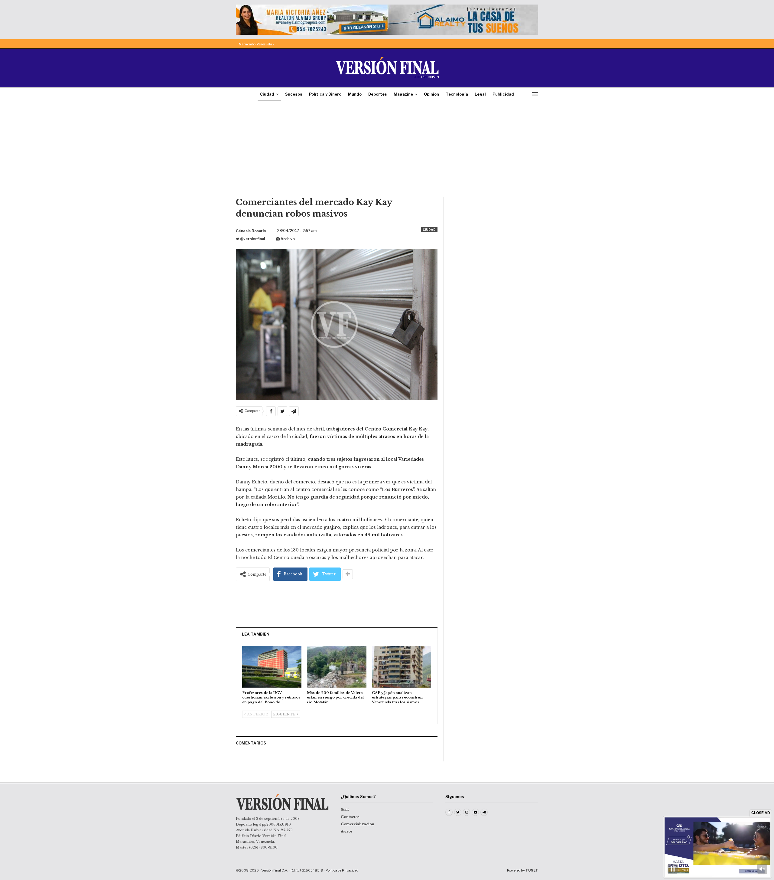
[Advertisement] (387, 151)
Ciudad (267, 94)
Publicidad (503, 94)
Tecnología (457, 94)
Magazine (403, 94)
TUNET (531, 870)
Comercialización (357, 824)
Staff (345, 809)
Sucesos (293, 94)
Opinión (431, 94)
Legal (480, 94)
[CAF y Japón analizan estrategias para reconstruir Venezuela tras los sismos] (401, 666)
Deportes (377, 94)
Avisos (347, 831)
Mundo (355, 94)
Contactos (350, 817)
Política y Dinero (325, 94)
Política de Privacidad (342, 870)
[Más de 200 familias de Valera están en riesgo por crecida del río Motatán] (336, 666)
